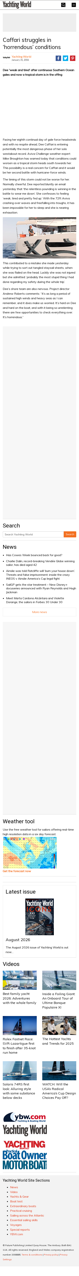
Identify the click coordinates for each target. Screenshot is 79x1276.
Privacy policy (51, 1254)
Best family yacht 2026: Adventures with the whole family (19, 998)
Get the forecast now (17, 871)
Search (70, 534)
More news (39, 612)
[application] (39, 238)
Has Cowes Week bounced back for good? (34, 555)
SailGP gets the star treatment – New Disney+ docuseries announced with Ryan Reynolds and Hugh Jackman (41, 588)
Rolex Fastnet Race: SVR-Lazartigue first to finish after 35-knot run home (19, 1046)
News (10, 547)
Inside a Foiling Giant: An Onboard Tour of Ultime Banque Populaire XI (58, 1000)
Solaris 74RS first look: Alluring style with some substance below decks (19, 1091)
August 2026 (18, 939)
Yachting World (21, 56)
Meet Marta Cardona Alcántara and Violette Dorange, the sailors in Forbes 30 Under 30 (35, 600)
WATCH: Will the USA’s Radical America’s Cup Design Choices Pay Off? (59, 1091)
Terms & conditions (32, 1254)
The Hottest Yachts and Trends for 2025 (58, 1041)
